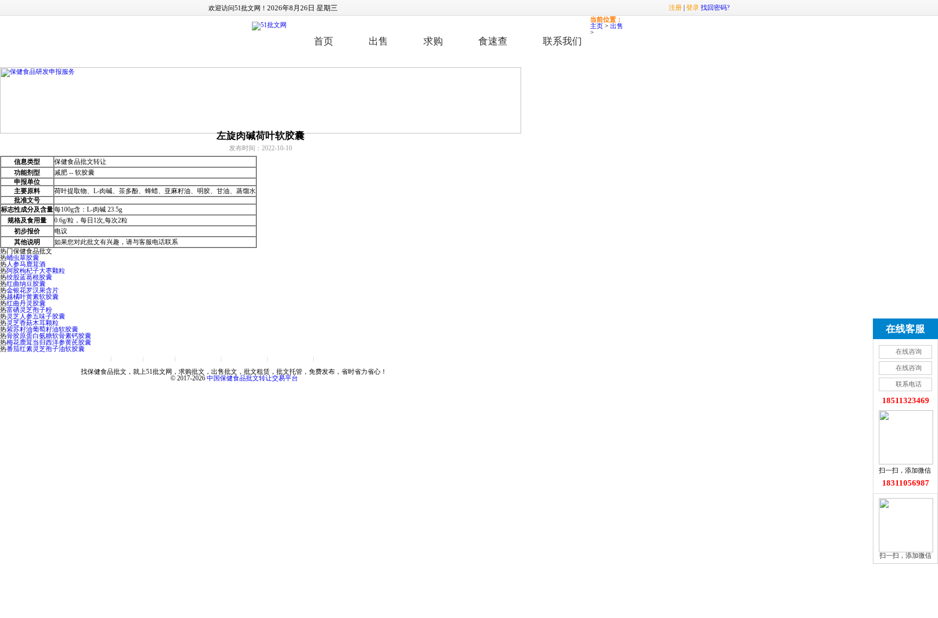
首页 (323, 41)
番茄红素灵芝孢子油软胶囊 (46, 349)
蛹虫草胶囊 (23, 258)
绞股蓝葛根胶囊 (29, 277)
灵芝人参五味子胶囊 (36, 316)
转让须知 (205, 359)
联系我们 (562, 41)
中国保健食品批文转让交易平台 (252, 378)
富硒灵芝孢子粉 (29, 310)
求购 (433, 41)
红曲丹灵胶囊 (26, 303)
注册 (675, 7)
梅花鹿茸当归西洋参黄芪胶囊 (49, 342)
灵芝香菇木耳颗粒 (33, 323)
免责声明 (343, 359)
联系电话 (909, 384)
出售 (378, 41)
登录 (692, 7)
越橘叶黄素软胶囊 (33, 297)
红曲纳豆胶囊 (26, 284)
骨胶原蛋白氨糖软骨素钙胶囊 (49, 336)
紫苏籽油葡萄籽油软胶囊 (42, 329)
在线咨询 (909, 351)
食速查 (493, 41)
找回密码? (715, 7)
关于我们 (251, 359)
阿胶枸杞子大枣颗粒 (36, 271)
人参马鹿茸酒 (26, 264)
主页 (596, 26)
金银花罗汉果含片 (33, 290)
